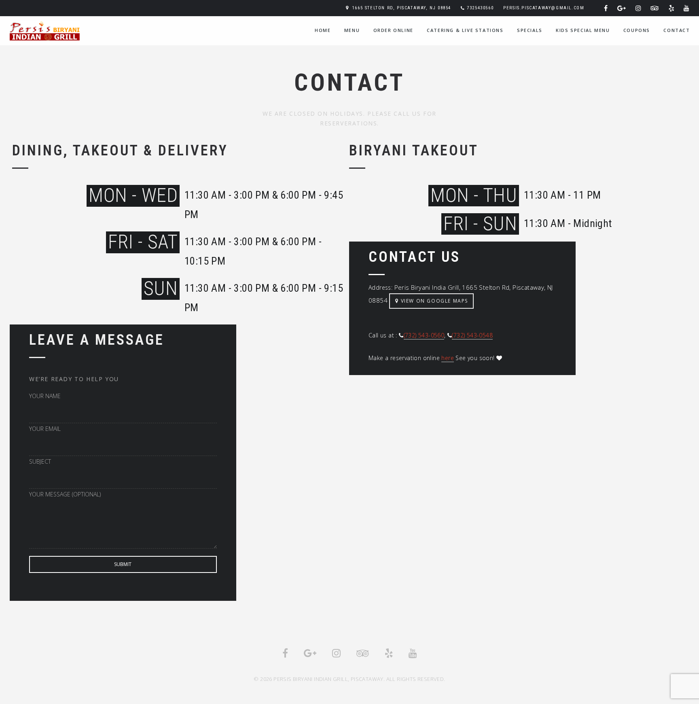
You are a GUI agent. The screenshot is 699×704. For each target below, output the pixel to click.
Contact (676, 30)
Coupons (636, 30)
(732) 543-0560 (424, 335)
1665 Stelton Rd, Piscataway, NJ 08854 (401, 8)
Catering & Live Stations (465, 30)
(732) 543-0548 (472, 335)
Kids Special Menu (583, 30)
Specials (529, 30)
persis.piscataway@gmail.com (543, 8)
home (322, 30)
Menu (352, 30)
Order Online (393, 30)
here (447, 358)
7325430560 (480, 8)
